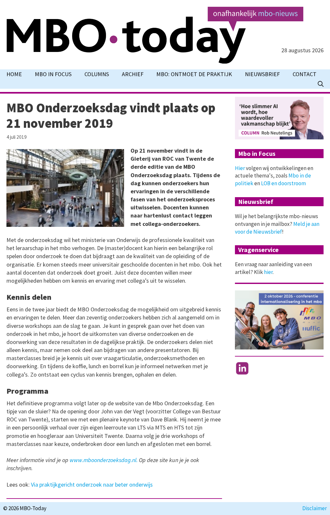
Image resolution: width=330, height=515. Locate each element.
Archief (132, 74)
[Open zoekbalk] (320, 84)
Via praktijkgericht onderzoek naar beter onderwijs (92, 484)
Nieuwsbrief (262, 74)
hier (268, 272)
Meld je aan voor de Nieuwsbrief (277, 227)
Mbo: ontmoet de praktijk (194, 74)
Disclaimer (314, 508)
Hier (240, 168)
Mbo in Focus (53, 74)
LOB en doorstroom (283, 183)
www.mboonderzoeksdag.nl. (104, 460)
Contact (304, 74)
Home (14, 74)
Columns (96, 74)
